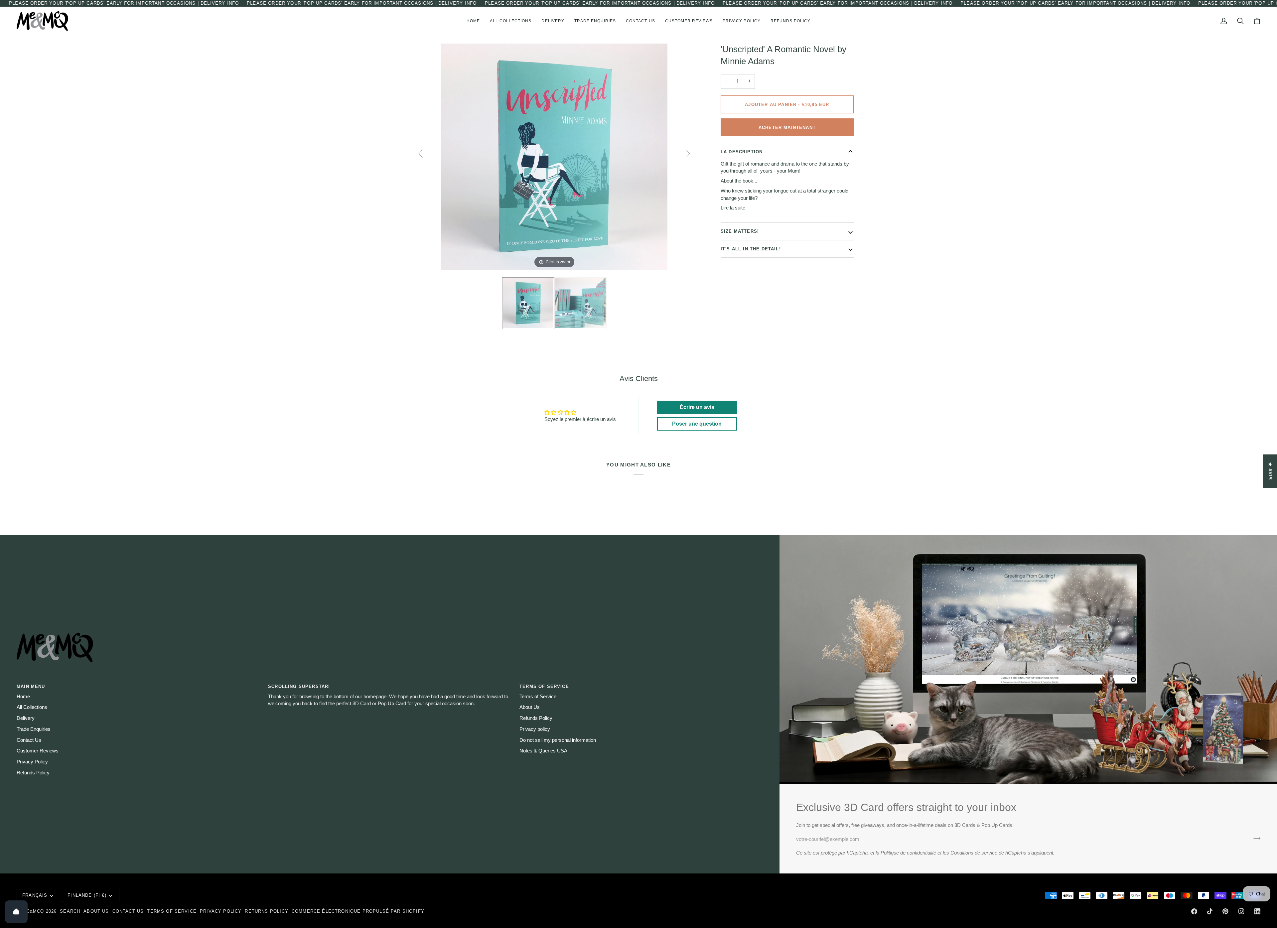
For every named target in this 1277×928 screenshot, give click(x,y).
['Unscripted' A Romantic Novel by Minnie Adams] (528, 303)
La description (742, 151)
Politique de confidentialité (908, 853)
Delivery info (220, 3)
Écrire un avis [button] (697, 407)
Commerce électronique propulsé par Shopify (358, 911)
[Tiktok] (1209, 911)
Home (23, 696)
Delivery (26, 718)
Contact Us (29, 740)
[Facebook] (1194, 911)
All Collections (32, 707)
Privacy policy (534, 729)
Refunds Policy (33, 772)
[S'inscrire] (1254, 838)
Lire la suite (733, 207)
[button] (511, 21)
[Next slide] (688, 153)
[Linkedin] (1257, 911)
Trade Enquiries (34, 729)
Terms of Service (537, 696)
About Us (529, 707)
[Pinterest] (1225, 911)
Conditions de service (973, 853)
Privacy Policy (32, 761)
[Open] (16, 911)
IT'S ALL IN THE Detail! (751, 248)
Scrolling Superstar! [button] (299, 686)
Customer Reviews (38, 750)
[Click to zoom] (554, 156)
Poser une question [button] (697, 424)
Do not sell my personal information (557, 740)
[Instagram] (1241, 911)
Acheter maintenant (787, 127)
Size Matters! (740, 231)
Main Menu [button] (31, 686)
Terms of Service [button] (544, 686)
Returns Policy (266, 911)
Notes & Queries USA (543, 750)
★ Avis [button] (1270, 471)
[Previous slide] (420, 153)
